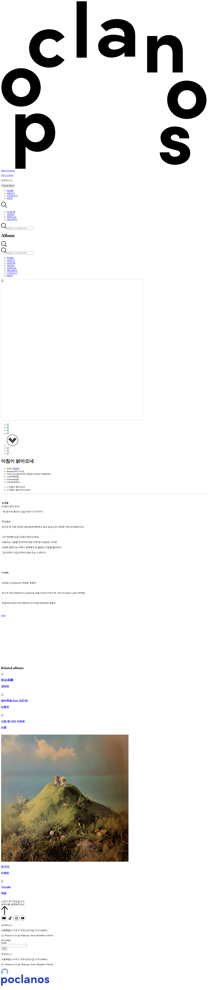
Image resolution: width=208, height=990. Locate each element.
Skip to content (8, 170)
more (3, 615)
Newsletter (6, 940)
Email (3, 943)
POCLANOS (7, 175)
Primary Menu (8, 186)
